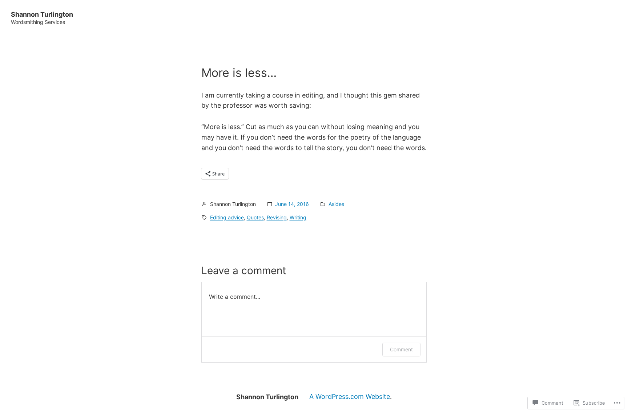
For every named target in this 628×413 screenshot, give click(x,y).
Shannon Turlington (42, 14)
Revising (277, 217)
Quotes (255, 217)
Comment (401, 349)
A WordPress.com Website (349, 396)
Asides (336, 204)
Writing (298, 217)
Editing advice (227, 217)
